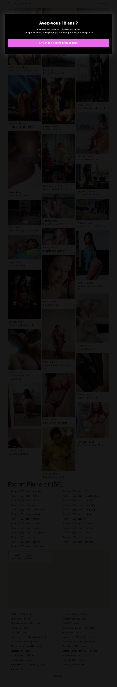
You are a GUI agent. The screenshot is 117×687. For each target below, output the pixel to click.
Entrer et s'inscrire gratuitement (58, 42)
